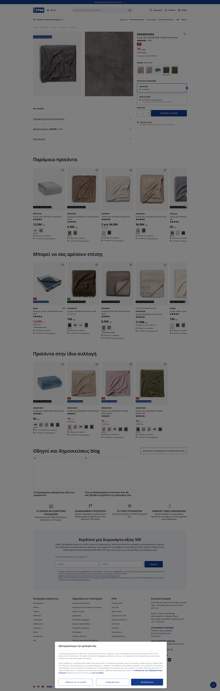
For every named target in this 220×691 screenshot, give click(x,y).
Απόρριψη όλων (113, 682)
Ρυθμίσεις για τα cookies (75, 682)
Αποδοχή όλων (147, 682)
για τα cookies (98, 673)
